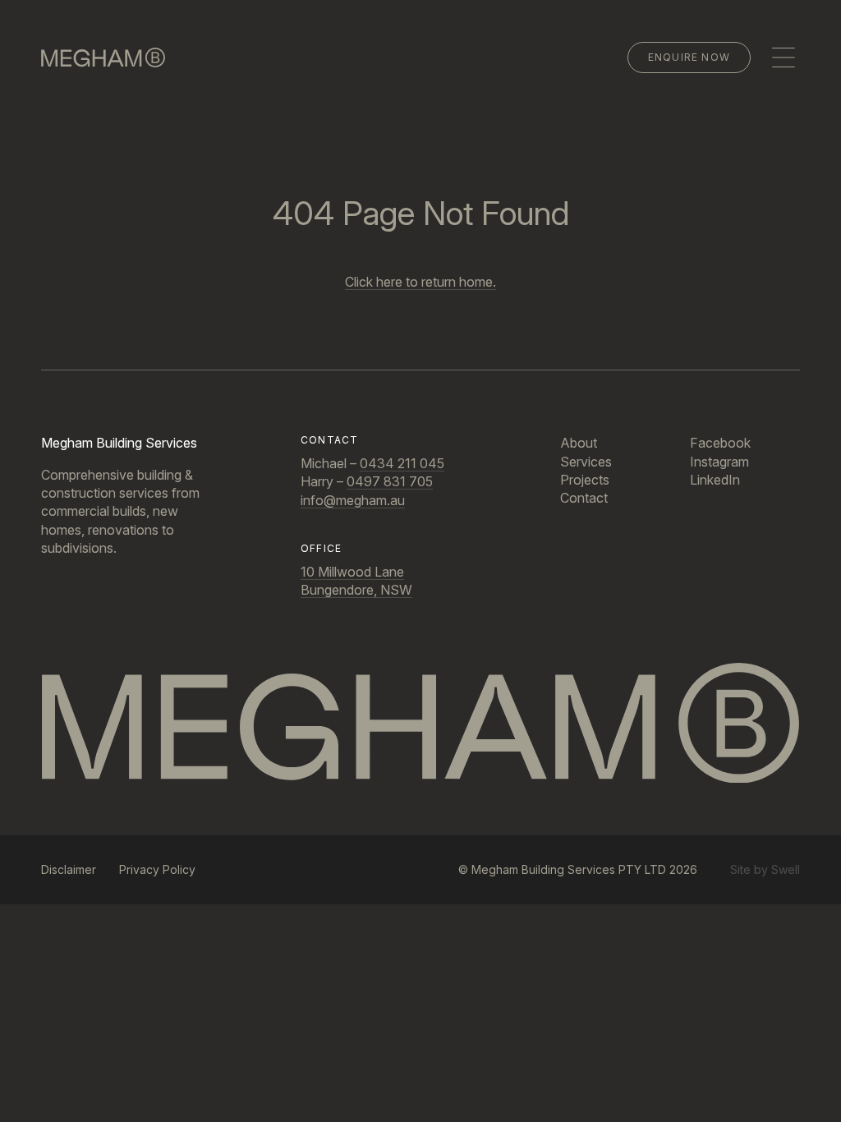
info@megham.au (353, 500)
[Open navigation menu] (784, 57)
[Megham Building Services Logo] (420, 723)
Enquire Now (689, 57)
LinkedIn (715, 479)
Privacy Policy (157, 869)
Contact (584, 498)
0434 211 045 (402, 463)
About (578, 443)
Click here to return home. (420, 282)
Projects (584, 479)
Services (586, 461)
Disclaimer (68, 869)
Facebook (720, 443)
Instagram (719, 461)
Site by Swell (765, 869)
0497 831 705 (390, 481)
